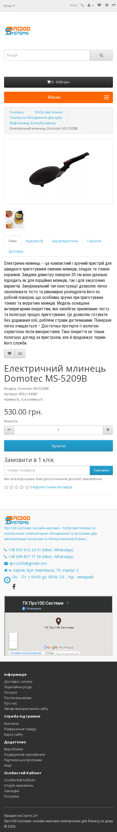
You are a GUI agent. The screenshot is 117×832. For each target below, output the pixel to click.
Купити (59, 445)
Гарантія (94, 241)
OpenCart (30, 815)
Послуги (10, 692)
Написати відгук (59, 487)
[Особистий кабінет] (91, 5)
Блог (74, 5)
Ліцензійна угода (18, 687)
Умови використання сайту (26, 708)
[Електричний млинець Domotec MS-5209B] (58, 171)
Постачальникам (17, 698)
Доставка (15, 251)
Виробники (13, 749)
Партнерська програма (23, 760)
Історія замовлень (18, 785)
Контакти (11, 723)
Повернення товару (20, 729)
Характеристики (65, 241)
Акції (7, 765)
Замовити (101, 470)
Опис (12, 241)
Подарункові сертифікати (24, 754)
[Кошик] (106, 5)
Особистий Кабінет (19, 780)
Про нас (10, 703)
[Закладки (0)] (99, 5)
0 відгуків (37, 487)
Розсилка (11, 796)
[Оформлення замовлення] (114, 5)
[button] (58, 97)
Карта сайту (13, 734)
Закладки (11, 791)
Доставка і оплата (18, 681)
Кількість (11, 421)
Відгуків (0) (34, 241)
